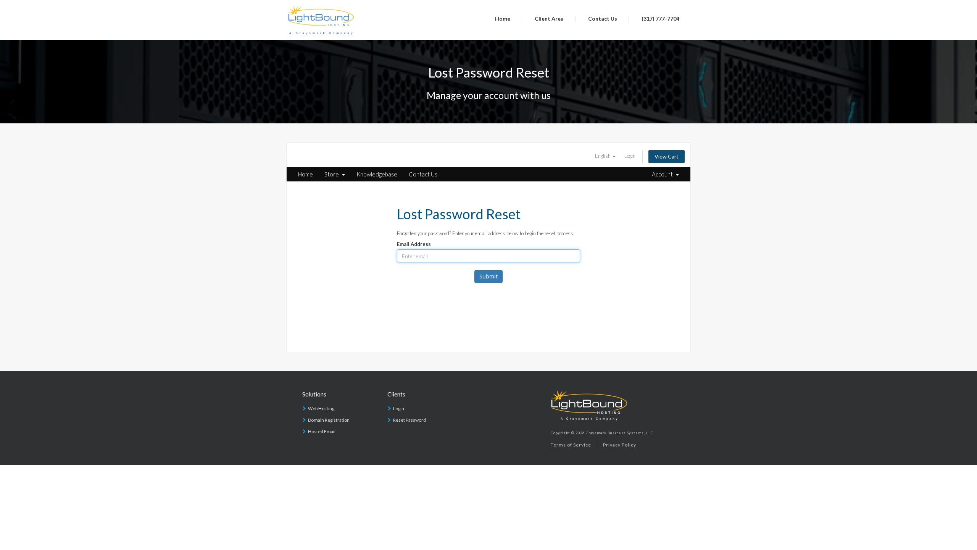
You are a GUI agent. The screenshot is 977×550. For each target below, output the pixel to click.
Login (629, 156)
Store (332, 174)
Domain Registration (329, 420)
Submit (488, 276)
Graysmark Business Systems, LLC (619, 433)
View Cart (667, 156)
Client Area (549, 18)
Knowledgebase (376, 174)
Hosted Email (321, 431)
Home (502, 18)
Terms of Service (571, 445)
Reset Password (409, 420)
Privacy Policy (619, 445)
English (603, 156)
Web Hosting (321, 408)
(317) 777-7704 (660, 18)
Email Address (414, 244)
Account (663, 174)
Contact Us (602, 18)
